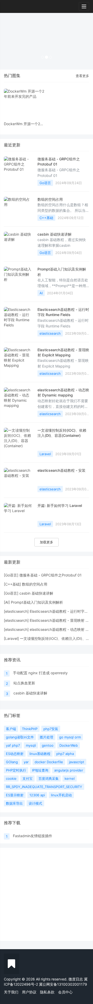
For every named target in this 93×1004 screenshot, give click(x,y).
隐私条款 (47, 992)
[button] (7, 41)
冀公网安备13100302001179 (63, 984)
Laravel (45, 454)
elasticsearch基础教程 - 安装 (61, 470)
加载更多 (46, 542)
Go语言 (45, 183)
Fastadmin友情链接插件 (32, 836)
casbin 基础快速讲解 (54, 234)
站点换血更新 (24, 683)
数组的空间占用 (50, 199)
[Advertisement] (46, 894)
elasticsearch (50, 333)
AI (41, 293)
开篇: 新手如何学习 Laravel (59, 505)
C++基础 (46, 218)
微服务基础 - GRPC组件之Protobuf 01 (50, 575)
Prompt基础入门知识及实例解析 (37, 602)
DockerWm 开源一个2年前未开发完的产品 (24, 124)
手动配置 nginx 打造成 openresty (40, 673)
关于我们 (11, 992)
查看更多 (82, 76)
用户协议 (29, 992)
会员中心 (65, 992)
